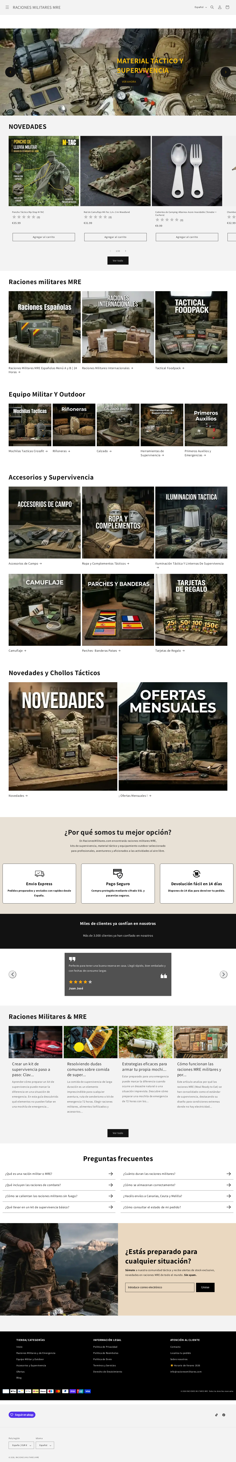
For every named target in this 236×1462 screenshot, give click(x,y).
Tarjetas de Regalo (168, 651)
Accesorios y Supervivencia (31, 1365)
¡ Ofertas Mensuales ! (133, 796)
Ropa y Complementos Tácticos (104, 563)
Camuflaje (16, 651)
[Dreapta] (223, 974)
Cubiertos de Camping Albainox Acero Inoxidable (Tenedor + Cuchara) (185, 213)
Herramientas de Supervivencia (152, 453)
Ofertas (20, 1371)
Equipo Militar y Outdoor (30, 1359)
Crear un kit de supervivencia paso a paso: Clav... (31, 1069)
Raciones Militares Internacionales (106, 368)
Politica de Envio (102, 1359)
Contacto (175, 1346)
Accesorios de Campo (23, 563)
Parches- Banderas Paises (99, 651)
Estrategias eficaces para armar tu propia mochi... (144, 1066)
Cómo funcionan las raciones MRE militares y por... (199, 1069)
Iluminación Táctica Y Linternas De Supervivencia (189, 563)
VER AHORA (129, 77)
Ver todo (118, 260)
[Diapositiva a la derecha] (125, 251)
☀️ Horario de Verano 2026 (185, 1365)
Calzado (102, 451)
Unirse (205, 1287)
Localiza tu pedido (180, 1353)
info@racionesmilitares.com (186, 1371)
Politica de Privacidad (105, 1346)
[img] (80, 982)
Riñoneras (60, 451)
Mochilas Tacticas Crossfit (26, 451)
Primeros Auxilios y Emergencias (198, 453)
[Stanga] (12, 974)
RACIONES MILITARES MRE (27, 1457)
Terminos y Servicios (104, 1365)
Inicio (19, 1346)
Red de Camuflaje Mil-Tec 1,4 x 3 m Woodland (107, 212)
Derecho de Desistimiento (107, 1371)
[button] (7, 7)
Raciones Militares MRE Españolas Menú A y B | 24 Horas (43, 370)
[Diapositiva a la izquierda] (110, 251)
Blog (18, 1377)
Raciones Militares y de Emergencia (35, 1353)
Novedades (16, 796)
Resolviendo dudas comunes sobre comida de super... (88, 1069)
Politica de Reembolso (106, 1353)
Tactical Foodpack (168, 368)
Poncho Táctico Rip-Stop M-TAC (28, 212)
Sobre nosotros (179, 1359)
